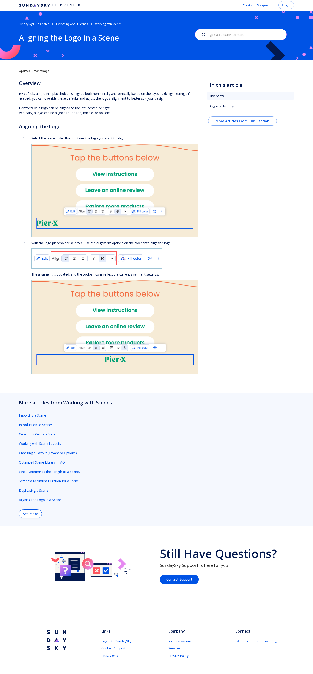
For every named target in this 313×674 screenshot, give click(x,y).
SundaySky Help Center (34, 24)
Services (174, 648)
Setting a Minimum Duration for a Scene (49, 481)
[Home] (56, 640)
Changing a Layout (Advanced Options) (48, 453)
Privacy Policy (178, 655)
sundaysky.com (179, 641)
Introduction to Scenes (36, 425)
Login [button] (286, 5)
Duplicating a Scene (33, 490)
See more (30, 514)
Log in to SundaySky (116, 641)
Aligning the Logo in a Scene (40, 500)
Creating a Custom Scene (38, 434)
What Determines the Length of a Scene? (49, 471)
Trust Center (110, 655)
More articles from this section (242, 121)
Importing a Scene (32, 415)
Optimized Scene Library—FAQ (42, 462)
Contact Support (256, 5)
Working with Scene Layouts (40, 443)
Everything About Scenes (72, 24)
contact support (179, 579)
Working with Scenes (108, 24)
